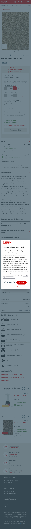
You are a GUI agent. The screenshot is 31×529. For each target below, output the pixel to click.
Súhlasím (21, 282)
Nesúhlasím (9, 282)
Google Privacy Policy (8, 276)
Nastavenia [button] (15, 287)
